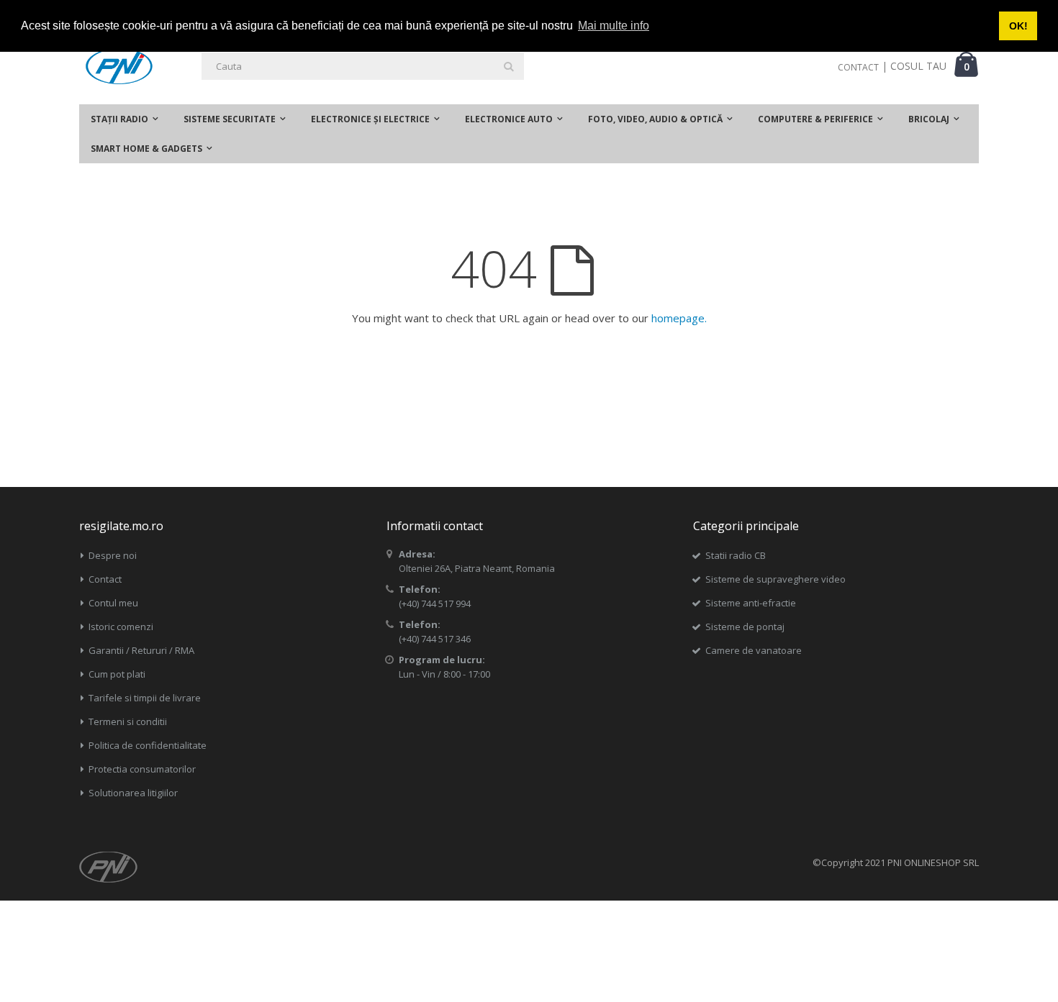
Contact (105, 579)
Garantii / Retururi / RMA (141, 650)
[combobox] (363, 66)
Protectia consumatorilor (142, 768)
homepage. (679, 318)
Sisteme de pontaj (745, 626)
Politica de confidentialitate (148, 745)
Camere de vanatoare (753, 650)
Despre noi (113, 555)
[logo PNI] (119, 66)
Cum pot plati (117, 674)
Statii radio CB (735, 555)
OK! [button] (1018, 26)
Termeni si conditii (128, 721)
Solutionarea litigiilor (133, 792)
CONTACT (858, 67)
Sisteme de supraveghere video (775, 579)
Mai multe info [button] (613, 25)
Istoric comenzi (121, 626)
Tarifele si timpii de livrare (145, 697)
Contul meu (113, 602)
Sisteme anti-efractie (750, 602)
